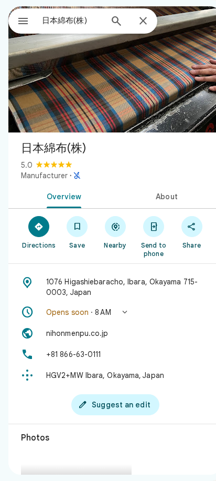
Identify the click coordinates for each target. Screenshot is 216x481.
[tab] (61, 195)
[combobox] (72, 20)
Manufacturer (44, 175)
